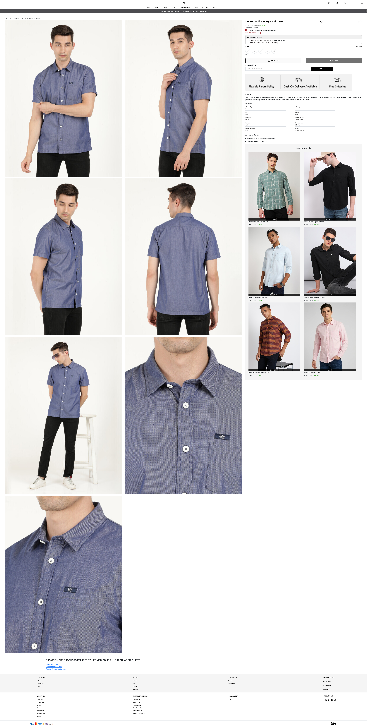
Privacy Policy (137, 702)
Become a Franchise (43, 708)
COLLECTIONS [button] (185, 7)
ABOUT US (41, 696)
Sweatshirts (231, 683)
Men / (11, 18)
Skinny (135, 681)
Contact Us (136, 699)
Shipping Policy (137, 708)
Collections (40, 711)
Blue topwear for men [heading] (54, 667)
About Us (40, 699)
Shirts (39, 681)
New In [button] (157, 7)
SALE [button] (196, 7)
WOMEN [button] (173, 7)
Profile (230, 699)
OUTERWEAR (232, 677)
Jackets (230, 681)
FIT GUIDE (327, 681)
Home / (7, 18)
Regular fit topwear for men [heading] (56, 669)
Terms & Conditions (139, 713)
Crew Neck (41, 683)
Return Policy (137, 705)
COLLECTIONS (328, 677)
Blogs (39, 716)
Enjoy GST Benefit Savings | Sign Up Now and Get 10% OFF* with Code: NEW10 (183, 11)
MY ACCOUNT (233, 696)
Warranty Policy (137, 711)
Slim (134, 683)
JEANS (135, 677)
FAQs (39, 705)
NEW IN (326, 690)
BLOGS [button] (215, 7)
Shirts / (22, 18)
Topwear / (17, 18)
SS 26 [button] (148, 7)
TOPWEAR (41, 677)
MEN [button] (165, 7)
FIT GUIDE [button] (205, 7)
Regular (135, 686)
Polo (39, 686)
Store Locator (41, 702)
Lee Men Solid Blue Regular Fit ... (34, 18)
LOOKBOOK (327, 686)
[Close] (366, 11)
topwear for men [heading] (52, 664)
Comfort (135, 689)
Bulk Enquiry (41, 713)
